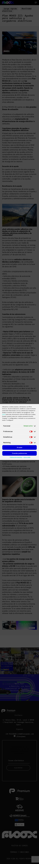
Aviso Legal (27, 457)
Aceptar (19, 447)
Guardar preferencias (19, 453)
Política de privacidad (16, 457)
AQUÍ (4, 414)
